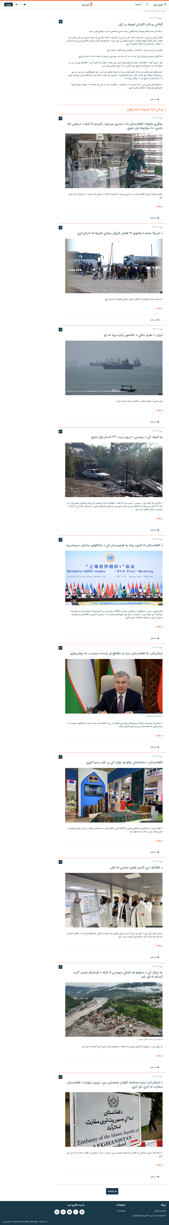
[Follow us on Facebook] (81, 1211)
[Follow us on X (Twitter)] (75, 1211)
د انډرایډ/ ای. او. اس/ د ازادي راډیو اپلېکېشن (149, 1215)
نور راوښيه (112, 1191)
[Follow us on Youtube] (69, 1211)
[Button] (154, 99)
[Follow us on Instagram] (63, 1211)
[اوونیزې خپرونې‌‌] (17, 5)
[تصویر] (25, 5)
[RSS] (56, 1211)
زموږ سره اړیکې (160, 1210)
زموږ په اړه (121, 1210)
